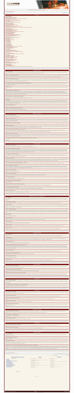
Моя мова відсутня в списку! (8, 25)
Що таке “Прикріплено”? (8, 41)
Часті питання (12, 11)
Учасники (38, 9)
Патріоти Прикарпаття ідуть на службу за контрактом (36, 358)
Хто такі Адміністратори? (8, 44)
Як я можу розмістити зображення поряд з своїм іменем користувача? (13, 26)
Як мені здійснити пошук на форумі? (9, 55)
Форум (35, 9)
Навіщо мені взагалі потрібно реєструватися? (11, 17)
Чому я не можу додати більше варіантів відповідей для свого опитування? (14, 31)
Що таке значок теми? (8, 42)
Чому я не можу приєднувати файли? (9, 33)
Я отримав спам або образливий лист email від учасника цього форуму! (14, 51)
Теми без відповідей (63, 12)
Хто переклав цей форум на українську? (10, 65)
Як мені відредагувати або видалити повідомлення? (11, 29)
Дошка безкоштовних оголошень (18, 357)
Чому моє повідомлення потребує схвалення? (11, 35)
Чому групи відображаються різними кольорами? (11, 47)
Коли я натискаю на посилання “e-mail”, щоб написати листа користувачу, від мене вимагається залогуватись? (18, 27)
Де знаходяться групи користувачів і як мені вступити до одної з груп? (13, 46)
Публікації (59, 357)
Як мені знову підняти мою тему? (9, 36)
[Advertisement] (37, 374)
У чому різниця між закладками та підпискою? (11, 59)
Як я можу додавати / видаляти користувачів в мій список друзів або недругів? (14, 53)
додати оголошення (18, 371)
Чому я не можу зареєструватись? (9, 21)
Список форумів (7, 11)
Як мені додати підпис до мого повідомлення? (11, 30)
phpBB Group (31, 334)
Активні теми (67, 12)
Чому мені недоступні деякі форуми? (9, 32)
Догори (6, 77)
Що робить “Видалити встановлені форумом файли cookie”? (12, 22)
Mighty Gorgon (67, 391)
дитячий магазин (37, 376)
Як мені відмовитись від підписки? (9, 60)
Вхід (32, 9)
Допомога (44, 9)
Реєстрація (30, 9)
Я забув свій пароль (7, 19)
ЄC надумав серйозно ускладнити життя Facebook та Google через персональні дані (59, 361)
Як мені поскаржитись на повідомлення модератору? (11, 34)
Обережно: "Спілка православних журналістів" (36, 363)
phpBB (8, 391)
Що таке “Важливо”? (7, 40)
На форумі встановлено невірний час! (10, 24)
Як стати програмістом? (52, 358)
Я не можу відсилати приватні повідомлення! (10, 50)
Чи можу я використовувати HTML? (9, 38)
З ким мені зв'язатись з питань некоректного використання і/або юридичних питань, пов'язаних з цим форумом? (19, 66)
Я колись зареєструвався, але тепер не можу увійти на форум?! (13, 20)
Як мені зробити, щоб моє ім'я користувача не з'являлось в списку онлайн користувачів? (16, 18)
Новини (40, 357)
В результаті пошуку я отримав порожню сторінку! (11, 56)
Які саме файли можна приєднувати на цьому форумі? (12, 62)
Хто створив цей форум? (8, 64)
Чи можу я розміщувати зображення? (10, 39)
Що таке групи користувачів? (8, 45)
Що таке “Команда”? (7, 48)
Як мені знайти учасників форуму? (9, 57)
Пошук (41, 9)
